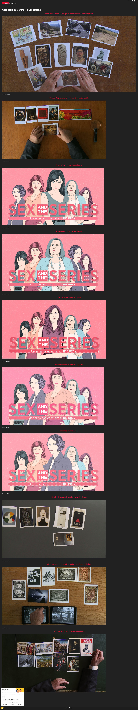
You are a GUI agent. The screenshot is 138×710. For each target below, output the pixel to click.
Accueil (115, 3)
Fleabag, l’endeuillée (69, 431)
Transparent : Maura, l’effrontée (69, 231)
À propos (129, 3)
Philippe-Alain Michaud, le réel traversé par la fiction (69, 564)
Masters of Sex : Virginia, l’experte (69, 365)
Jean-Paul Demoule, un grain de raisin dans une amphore (69, 14)
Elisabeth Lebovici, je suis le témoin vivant (69, 497)
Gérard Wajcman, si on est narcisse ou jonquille (69, 98)
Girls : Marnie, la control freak (69, 297)
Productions (121, 3)
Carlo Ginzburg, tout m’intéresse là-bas (69, 631)
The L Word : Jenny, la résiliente (69, 165)
